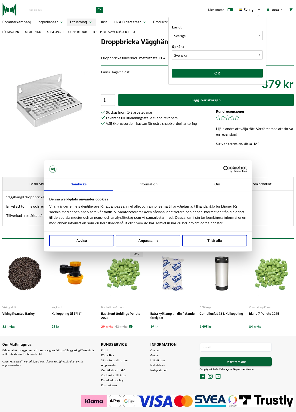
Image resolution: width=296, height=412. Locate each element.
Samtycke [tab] (79, 184)
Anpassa (145, 241)
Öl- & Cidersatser (128, 22)
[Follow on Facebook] (202, 376)
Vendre (249, 369)
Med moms (216, 10)
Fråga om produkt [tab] (257, 183)
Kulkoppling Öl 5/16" (66, 313)
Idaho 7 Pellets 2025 (264, 313)
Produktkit (162, 22)
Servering (54, 31)
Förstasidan (10, 31)
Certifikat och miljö (113, 370)
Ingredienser (48, 22)
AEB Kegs (205, 307)
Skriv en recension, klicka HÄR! (238, 144)
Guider (154, 355)
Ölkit (103, 22)
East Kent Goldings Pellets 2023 (120, 316)
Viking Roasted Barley (18, 313)
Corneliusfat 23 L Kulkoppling (221, 313)
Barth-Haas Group (112, 307)
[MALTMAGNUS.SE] (9, 9)
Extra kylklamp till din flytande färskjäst (172, 316)
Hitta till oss (157, 360)
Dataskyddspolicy (112, 380)
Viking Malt (9, 307)
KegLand (57, 307)
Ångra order (109, 365)
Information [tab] (148, 184)
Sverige (247, 10)
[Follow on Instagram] (210, 376)
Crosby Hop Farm (260, 307)
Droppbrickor (77, 31)
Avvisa (81, 241)
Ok (217, 73)
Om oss (155, 350)
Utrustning (79, 22)
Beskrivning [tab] (38, 183)
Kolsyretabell (158, 370)
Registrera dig (236, 362)
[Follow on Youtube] (218, 376)
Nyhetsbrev (157, 365)
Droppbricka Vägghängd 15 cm (114, 31)
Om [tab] (217, 184)
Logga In (276, 10)
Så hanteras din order (114, 360)
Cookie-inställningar (114, 375)
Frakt (104, 350)
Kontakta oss (109, 385)
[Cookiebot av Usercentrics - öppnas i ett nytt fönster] (227, 169)
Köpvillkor (107, 355)
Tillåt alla (214, 241)
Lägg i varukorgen (206, 100)
